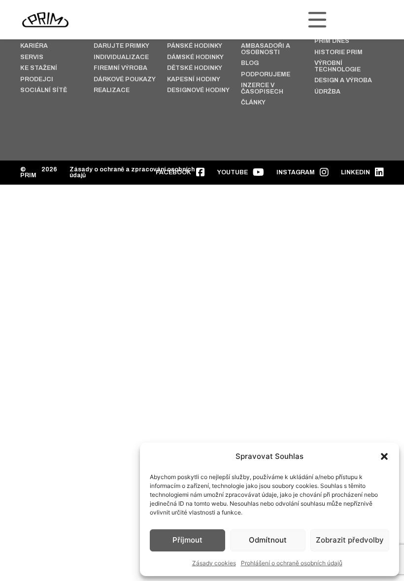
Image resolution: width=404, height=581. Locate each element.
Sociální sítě (43, 90)
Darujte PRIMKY (121, 46)
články (253, 102)
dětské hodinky (194, 68)
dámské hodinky (195, 57)
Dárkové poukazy (125, 79)
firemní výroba (120, 68)
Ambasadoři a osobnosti (265, 49)
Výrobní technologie (337, 66)
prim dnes (331, 41)
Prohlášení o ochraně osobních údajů (291, 563)
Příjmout (187, 540)
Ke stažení (38, 68)
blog (250, 63)
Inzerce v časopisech (262, 88)
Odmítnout (268, 540)
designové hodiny (198, 90)
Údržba (327, 92)
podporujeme (265, 74)
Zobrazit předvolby (350, 540)
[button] (384, 456)
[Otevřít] (317, 19)
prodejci (36, 79)
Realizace (112, 90)
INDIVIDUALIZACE (121, 57)
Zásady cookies (214, 563)
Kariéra (34, 46)
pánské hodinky (194, 46)
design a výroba (343, 80)
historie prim (338, 52)
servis (31, 57)
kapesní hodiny (193, 79)
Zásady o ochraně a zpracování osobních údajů (132, 172)
